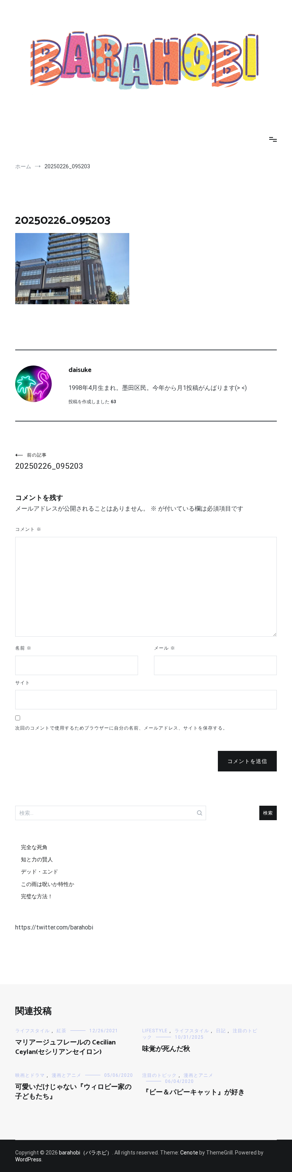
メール (164, 648)
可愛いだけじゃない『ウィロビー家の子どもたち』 (73, 1091)
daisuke (80, 370)
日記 (221, 1030)
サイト (22, 682)
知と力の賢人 (37, 859)
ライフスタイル (32, 1030)
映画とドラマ (30, 1075)
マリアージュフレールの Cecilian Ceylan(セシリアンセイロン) (65, 1047)
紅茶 (62, 1030)
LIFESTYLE (155, 1030)
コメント (28, 529)
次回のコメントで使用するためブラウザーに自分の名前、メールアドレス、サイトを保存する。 (121, 728)
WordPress (28, 1159)
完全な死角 (34, 847)
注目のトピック (159, 1075)
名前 (23, 648)
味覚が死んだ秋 (166, 1049)
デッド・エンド (39, 872)
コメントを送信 (247, 761)
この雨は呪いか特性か (47, 884)
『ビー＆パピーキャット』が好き (193, 1092)
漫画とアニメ (66, 1075)
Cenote (189, 1153)
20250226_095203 (49, 461)
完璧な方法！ (37, 896)
